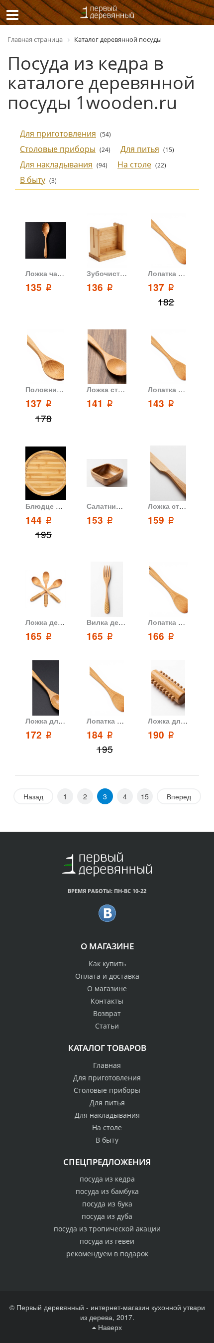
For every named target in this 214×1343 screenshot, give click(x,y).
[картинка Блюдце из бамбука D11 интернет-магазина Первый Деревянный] (45, 473)
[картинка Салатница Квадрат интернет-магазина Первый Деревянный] (107, 473)
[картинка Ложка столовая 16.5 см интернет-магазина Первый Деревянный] (107, 357)
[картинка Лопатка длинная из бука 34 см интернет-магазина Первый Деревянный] (107, 688)
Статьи (107, 1026)
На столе (134, 164)
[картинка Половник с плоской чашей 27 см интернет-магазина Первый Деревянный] (45, 357)
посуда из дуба (107, 1216)
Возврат (107, 1013)
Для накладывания (56, 164)
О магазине (107, 988)
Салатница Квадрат (121, 506)
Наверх (109, 1327)
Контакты (107, 1001)
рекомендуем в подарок (107, 1253)
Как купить (107, 963)
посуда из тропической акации (107, 1228)
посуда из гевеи (107, 1241)
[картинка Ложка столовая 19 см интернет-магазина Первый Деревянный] (168, 473)
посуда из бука (107, 1203)
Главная (107, 1065)
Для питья (139, 149)
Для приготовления (58, 133)
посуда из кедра (107, 1179)
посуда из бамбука (107, 1191)
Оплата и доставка (107, 976)
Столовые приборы (58, 149)
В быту (32, 179)
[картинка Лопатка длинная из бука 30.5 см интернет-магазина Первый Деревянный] (168, 241)
